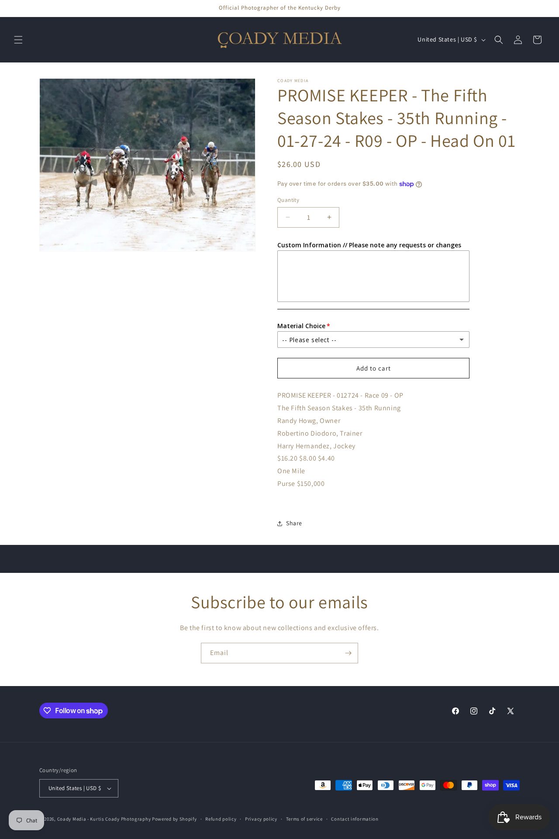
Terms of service (304, 819)
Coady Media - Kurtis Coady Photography (104, 819)
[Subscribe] (348, 653)
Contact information (354, 819)
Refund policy (220, 819)
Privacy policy (261, 819)
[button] (18, 39)
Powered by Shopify (174, 819)
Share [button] (294, 523)
